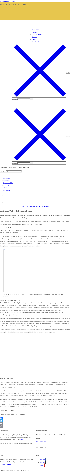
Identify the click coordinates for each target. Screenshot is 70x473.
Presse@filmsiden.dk (5, 464)
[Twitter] (35, 420)
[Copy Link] (35, 426)
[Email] (35, 423)
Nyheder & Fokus (43, 206)
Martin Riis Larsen (27, 206)
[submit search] (31, 99)
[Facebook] (35, 418)
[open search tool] (39, 96)
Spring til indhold (4, 1)
